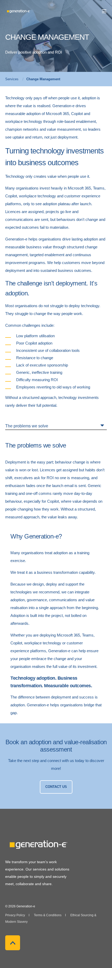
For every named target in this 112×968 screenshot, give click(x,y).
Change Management (43, 79)
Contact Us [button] (56, 787)
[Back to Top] (12, 942)
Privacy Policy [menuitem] (15, 915)
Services (11, 79)
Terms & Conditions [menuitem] (47, 915)
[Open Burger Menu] (104, 11)
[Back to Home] (18, 11)
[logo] (37, 844)
